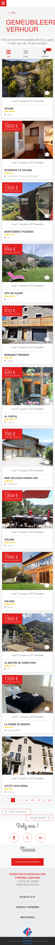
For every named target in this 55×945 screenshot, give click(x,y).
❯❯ (49, 800)
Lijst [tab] (8, 56)
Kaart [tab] (25, 56)
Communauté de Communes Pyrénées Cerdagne (27, 941)
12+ (32, 800)
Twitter (29, 839)
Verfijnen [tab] (44, 56)
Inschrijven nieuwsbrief (27, 862)
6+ (27, 800)
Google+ (42, 839)
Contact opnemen (27, 907)
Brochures (28, 917)
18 (39, 800)
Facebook (16, 839)
